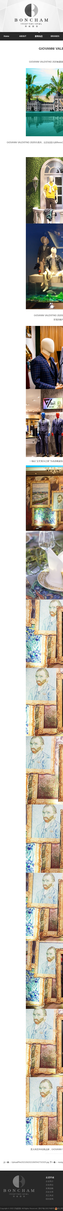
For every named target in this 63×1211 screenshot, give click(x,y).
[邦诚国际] (19, 1186)
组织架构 (49, 1199)
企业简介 (49, 1181)
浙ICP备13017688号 (46, 1208)
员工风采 (49, 1195)
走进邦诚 (50, 1177)
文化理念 (49, 1185)
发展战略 (49, 1188)
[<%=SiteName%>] (31, 16)
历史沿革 (49, 1192)
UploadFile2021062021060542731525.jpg (26, 1162)
